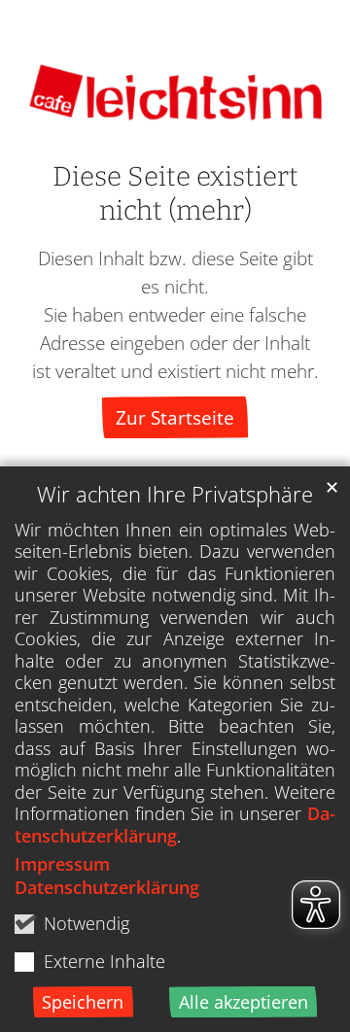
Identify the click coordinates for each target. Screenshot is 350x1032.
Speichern (82, 1002)
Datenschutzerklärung (175, 824)
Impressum (62, 864)
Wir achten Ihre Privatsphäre (175, 494)
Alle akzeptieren (243, 1002)
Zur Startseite (175, 417)
